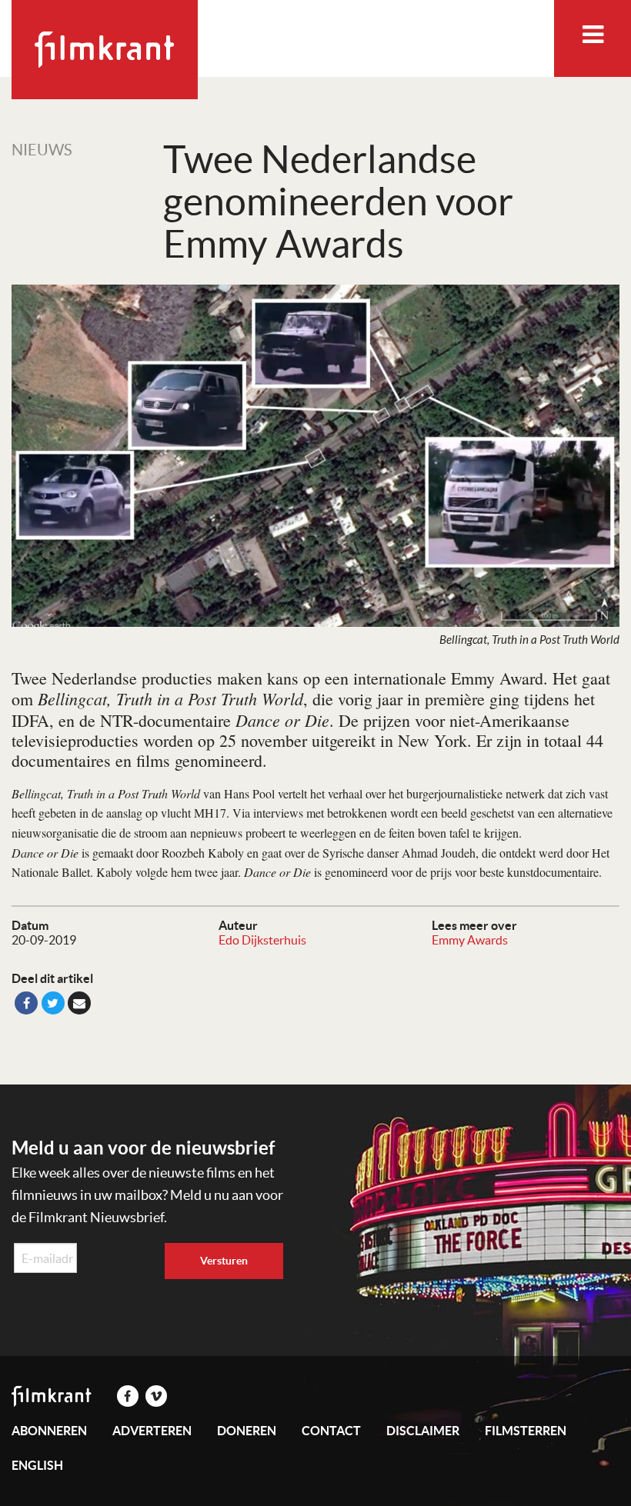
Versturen (224, 1260)
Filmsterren (525, 1431)
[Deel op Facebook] (26, 1003)
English (37, 1465)
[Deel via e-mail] (79, 1003)
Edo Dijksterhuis (262, 940)
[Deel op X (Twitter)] (53, 1003)
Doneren (246, 1431)
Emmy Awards (470, 940)
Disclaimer (422, 1431)
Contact (331, 1431)
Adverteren (152, 1431)
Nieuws (42, 150)
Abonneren (49, 1431)
